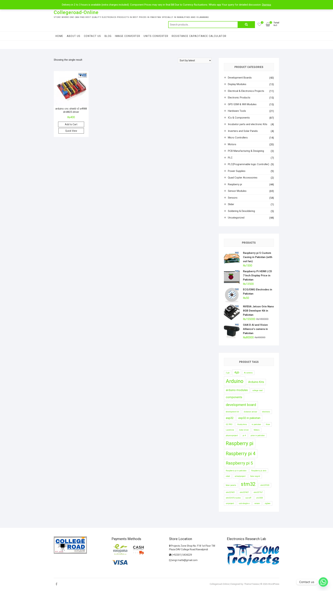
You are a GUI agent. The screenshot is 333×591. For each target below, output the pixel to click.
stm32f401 (230, 492)
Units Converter (156, 36)
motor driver (244, 430)
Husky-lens (242, 424)
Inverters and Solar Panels (243, 131)
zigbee (267, 503)
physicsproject (232, 435)
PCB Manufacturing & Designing (246, 150)
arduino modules (237, 390)
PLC (230, 157)
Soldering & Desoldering (241, 211)
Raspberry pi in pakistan (236, 471)
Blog (108, 36)
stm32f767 (258, 492)
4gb (236, 372)
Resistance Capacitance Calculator (199, 36)
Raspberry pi (235, 184)
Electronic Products (239, 97)
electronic (266, 412)
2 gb (227, 373)
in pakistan (256, 424)
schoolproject (240, 476)
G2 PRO (229, 424)
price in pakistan (258, 435)
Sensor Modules (237, 190)
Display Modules (237, 84)
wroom (257, 503)
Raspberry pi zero (258, 471)
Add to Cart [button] (71, 124)
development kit (232, 412)
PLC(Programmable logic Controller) (248, 164)
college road (258, 390)
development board (241, 405)
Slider (231, 204)
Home (59, 36)
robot (228, 476)
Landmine (230, 430)
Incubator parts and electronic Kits (247, 124)
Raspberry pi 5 (239, 463)
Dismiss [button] (266, 4)
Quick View (71, 130)
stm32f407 (244, 492)
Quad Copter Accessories (242, 177)
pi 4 (244, 435)
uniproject (230, 503)
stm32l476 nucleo (233, 498)
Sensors (232, 197)
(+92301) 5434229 (181, 554)
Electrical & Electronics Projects (246, 91)
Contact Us (92, 36)
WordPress (273, 584)
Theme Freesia (251, 584)
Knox (268, 424)
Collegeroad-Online (76, 12)
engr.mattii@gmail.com (185, 560)
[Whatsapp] (323, 582)
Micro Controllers (238, 137)
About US (73, 36)
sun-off (248, 498)
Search (246, 24)
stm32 (248, 484)
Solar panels (231, 485)
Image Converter (127, 36)
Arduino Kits (256, 382)
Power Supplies (236, 171)
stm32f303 (264, 485)
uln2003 (259, 498)
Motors (232, 144)
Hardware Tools (237, 110)
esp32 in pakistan (249, 418)
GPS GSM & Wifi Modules (242, 104)
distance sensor (250, 412)
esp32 (229, 418)
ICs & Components (239, 117)
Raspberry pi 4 (240, 453)
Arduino (234, 381)
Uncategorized (236, 217)
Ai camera (248, 373)
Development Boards (240, 77)
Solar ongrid (255, 476)
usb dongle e (244, 503)
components (234, 397)
